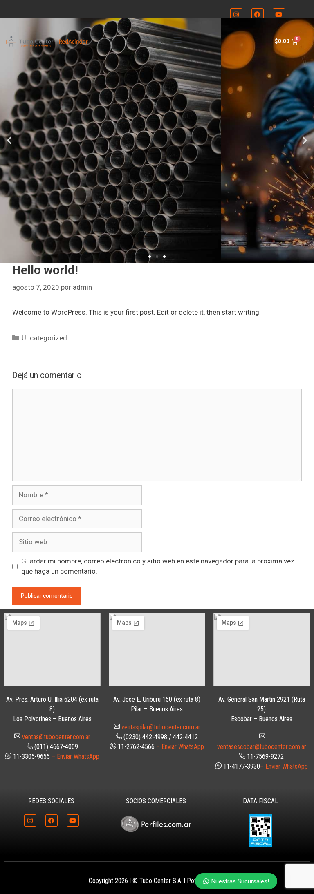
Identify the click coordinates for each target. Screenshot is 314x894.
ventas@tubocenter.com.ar (56, 737)
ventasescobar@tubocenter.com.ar (261, 747)
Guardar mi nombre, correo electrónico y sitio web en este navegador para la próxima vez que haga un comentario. (157, 566)
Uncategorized (44, 338)
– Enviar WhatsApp (75, 756)
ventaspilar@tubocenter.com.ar (160, 727)
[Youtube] (279, 14)
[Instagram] (236, 14)
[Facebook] (257, 14)
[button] (177, 39)
